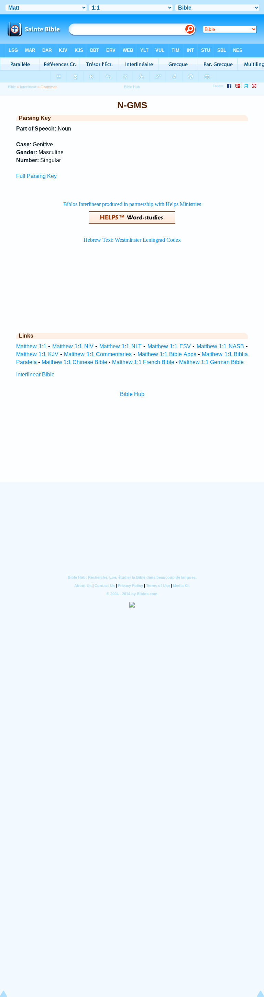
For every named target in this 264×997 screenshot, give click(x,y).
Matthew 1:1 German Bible (211, 362)
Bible (12, 87)
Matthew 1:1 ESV (169, 346)
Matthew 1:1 (31, 346)
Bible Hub (132, 394)
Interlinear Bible (35, 374)
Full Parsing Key (36, 176)
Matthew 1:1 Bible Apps (167, 354)
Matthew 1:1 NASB (220, 346)
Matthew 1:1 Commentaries (98, 354)
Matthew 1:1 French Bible (143, 362)
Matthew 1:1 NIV (73, 346)
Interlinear (28, 87)
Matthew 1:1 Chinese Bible (74, 362)
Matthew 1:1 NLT (120, 346)
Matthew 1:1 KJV (37, 354)
